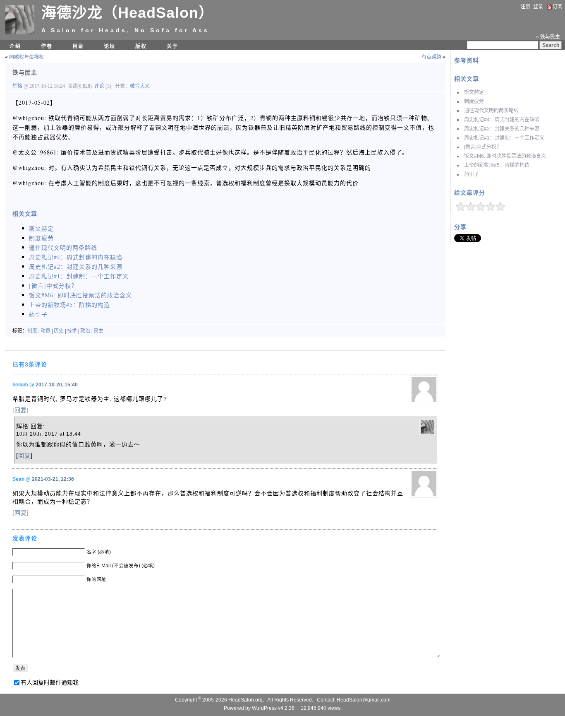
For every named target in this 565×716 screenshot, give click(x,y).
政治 (85, 331)
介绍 (15, 46)
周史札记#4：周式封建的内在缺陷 (501, 120)
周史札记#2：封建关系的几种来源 (501, 129)
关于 (172, 46)
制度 (32, 331)
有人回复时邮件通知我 (50, 682)
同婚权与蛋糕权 (26, 57)
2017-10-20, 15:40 (57, 385)
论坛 (109, 46)
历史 (59, 331)
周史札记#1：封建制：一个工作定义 (504, 138)
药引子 (471, 174)
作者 (47, 46)
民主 (98, 331)
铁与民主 (24, 72)
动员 (45, 331)
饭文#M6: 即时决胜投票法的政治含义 (505, 156)
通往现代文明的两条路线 (491, 110)
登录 (538, 7)
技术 (72, 331)
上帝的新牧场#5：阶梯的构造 (496, 165)
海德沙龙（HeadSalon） (127, 12)
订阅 (558, 7)
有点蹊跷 (431, 57)
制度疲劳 (474, 101)
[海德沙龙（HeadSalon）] (19, 33)
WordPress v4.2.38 (273, 708)
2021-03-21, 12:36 (53, 479)
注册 (525, 7)
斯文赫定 (474, 92)
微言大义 (140, 86)
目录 (78, 46)
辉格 (18, 86)
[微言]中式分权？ (482, 147)
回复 (20, 410)
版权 (141, 46)
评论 (99, 86)
